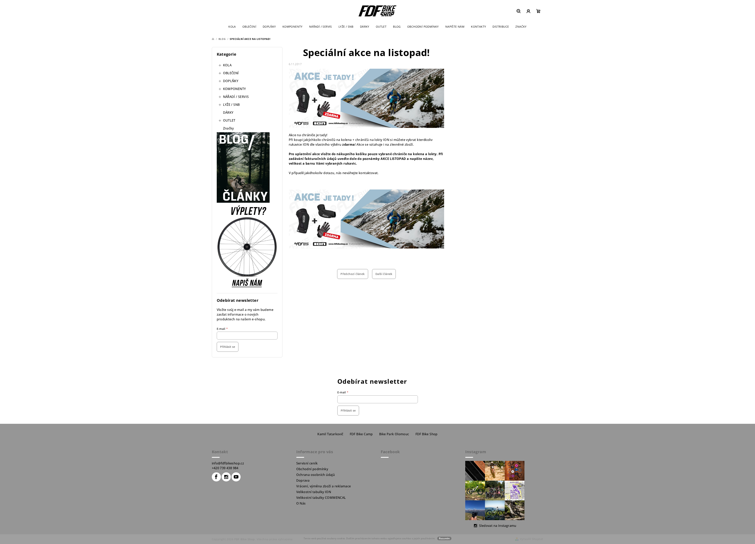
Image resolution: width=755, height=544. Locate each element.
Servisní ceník (307, 463)
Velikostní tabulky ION (313, 492)
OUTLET (229, 120)
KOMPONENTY (234, 89)
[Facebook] (216, 476)
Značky (228, 128)
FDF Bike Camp (361, 434)
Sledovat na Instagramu (497, 525)
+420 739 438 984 (225, 468)
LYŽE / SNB (231, 104)
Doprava (303, 480)
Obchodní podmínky (312, 469)
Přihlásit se (227, 347)
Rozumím (444, 538)
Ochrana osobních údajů (315, 475)
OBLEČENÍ (231, 73)
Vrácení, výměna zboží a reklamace (323, 486)
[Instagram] (226, 476)
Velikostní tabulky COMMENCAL (321, 497)
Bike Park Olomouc (394, 434)
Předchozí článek (352, 274)
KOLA (227, 65)
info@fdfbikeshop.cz (228, 463)
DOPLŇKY (230, 81)
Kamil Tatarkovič (330, 434)
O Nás (301, 503)
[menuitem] (232, 26)
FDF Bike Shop (426, 434)
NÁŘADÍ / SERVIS (236, 97)
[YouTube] (236, 476)
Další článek (383, 274)
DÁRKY (228, 112)
